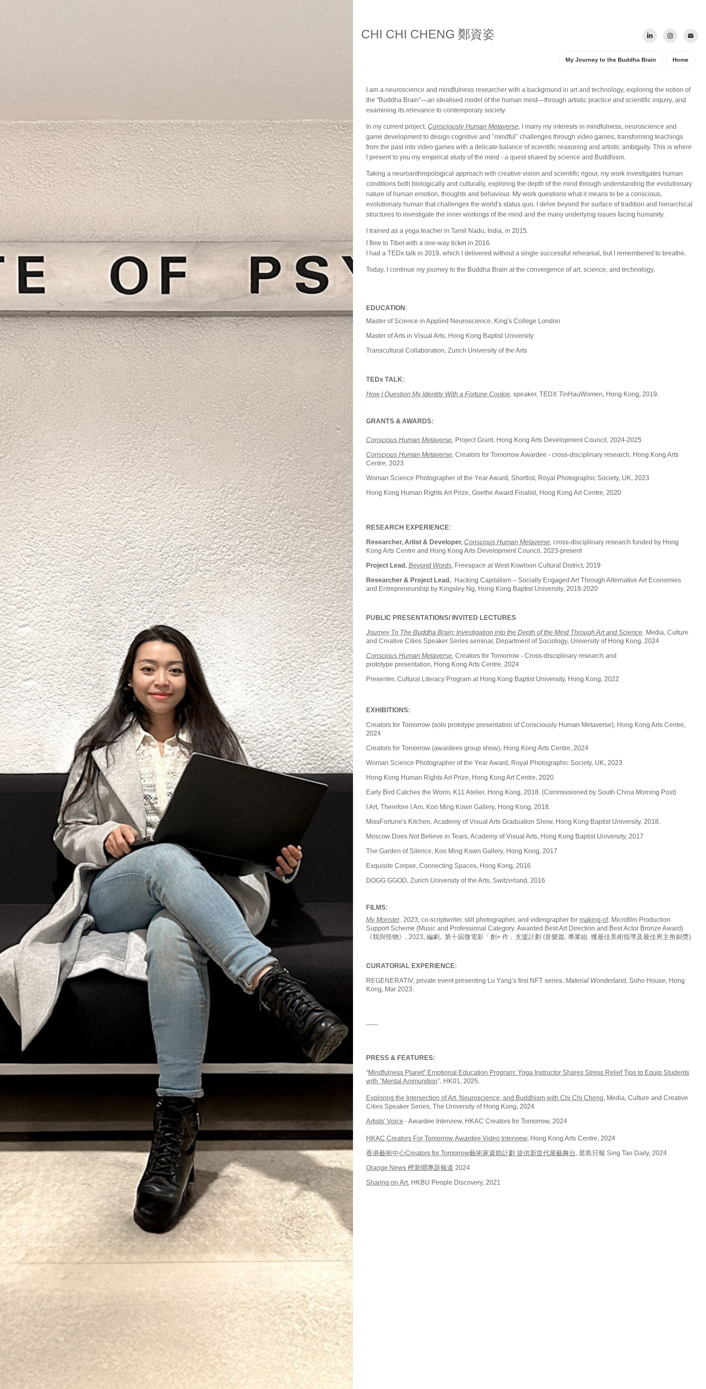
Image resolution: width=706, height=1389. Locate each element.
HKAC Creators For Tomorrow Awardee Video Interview (446, 1138)
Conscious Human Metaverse (409, 439)
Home (680, 59)
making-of (593, 919)
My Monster (383, 919)
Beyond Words (430, 565)
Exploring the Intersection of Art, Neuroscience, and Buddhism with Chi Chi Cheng (484, 1097)
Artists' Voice (384, 1121)
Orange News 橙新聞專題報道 (410, 1167)
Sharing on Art (387, 1182)
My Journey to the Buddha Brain (610, 59)
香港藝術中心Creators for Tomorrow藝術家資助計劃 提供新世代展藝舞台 (471, 1153)
